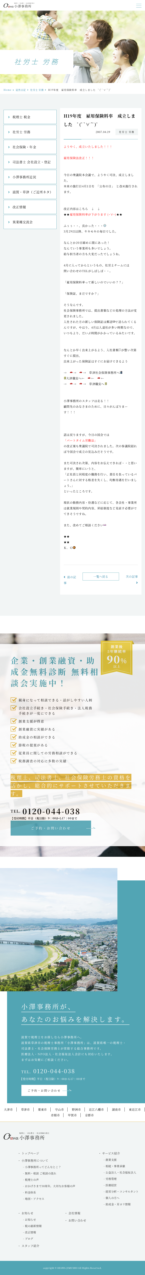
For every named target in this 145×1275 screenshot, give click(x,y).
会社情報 (74, 1213)
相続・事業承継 (115, 1166)
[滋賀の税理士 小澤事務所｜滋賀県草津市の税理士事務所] (19, 7)
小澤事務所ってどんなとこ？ (43, 1167)
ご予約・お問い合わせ (51, 828)
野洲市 (76, 1109)
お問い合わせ (77, 1220)
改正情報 (19, 207)
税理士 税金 (21, 117)
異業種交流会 (23, 222)
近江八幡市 (96, 1109)
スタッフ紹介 (30, 1246)
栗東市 (42, 1109)
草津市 (25, 1109)
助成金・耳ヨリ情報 (118, 1204)
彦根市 (55, 1115)
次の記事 (132, 576)
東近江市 (135, 1109)
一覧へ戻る (100, 576)
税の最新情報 (33, 1226)
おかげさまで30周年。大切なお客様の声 (50, 1186)
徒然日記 (21, 89)
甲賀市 (72, 1115)
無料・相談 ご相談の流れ (40, 1173)
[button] (138, 6)
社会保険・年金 (24, 147)
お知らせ (30, 1219)
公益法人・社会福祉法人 (121, 1172)
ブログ (29, 1238)
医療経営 (111, 1185)
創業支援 (111, 1159)
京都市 (89, 1115)
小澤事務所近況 (24, 177)
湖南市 (116, 1109)
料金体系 (30, 1192)
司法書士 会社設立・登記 (32, 162)
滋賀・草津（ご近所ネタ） (33, 192)
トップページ (30, 1153)
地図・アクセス (34, 1198)
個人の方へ (113, 1198)
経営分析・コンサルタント (122, 1191)
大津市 (8, 1109)
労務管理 (111, 1179)
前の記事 (70, 580)
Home (7, 89)
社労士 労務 (37, 89)
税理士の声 (32, 1179)
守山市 (59, 1109)
